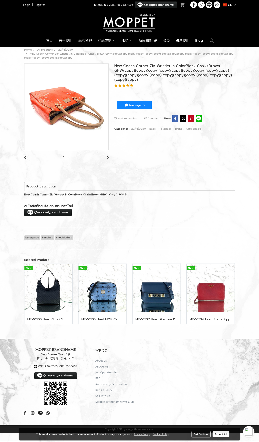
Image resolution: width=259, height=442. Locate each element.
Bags (153, 129)
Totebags (166, 129)
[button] (212, 40)
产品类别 (105, 40)
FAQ (97, 378)
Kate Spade (193, 129)
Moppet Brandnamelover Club (114, 402)
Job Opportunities (106, 372)
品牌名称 (85, 40)
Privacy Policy (142, 434)
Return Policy (103, 390)
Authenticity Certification (111, 384)
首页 (49, 40)
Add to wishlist (127, 119)
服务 (126, 40)
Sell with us (102, 396)
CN (230, 5)
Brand (179, 129)
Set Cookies (201, 434)
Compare (153, 119)
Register (40, 5)
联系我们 (182, 40)
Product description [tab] (41, 186)
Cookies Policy (161, 434)
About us (101, 360)
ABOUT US (101, 366)
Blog (199, 40)
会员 (166, 40)
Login (26, 5)
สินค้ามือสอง (139, 129)
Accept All (221, 434)
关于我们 (65, 40)
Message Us (136, 105)
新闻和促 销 (148, 40)
